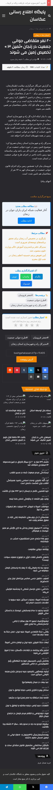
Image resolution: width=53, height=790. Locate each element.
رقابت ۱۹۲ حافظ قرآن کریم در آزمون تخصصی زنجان (14, 438)
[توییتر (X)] (38, 370)
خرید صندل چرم (44, 762)
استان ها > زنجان (36, 28)
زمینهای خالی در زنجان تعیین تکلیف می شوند (40, 438)
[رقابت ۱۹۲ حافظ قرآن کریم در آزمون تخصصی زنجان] (13, 428)
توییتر (14, 276)
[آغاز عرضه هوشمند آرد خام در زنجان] (13, 401)
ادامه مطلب (26, 220)
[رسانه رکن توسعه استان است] (39, 401)
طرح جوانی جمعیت (16, 337)
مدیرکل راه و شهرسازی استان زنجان (29, 343)
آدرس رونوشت (26, 359)
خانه (47, 28)
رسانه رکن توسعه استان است (40, 412)
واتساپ (26, 276)
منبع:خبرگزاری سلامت (40, 196)
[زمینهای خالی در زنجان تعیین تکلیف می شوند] (39, 428)
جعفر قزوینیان (40, 337)
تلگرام (37, 276)
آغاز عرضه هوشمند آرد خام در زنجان (15, 412)
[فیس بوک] (45, 370)
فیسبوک (26, 283)
